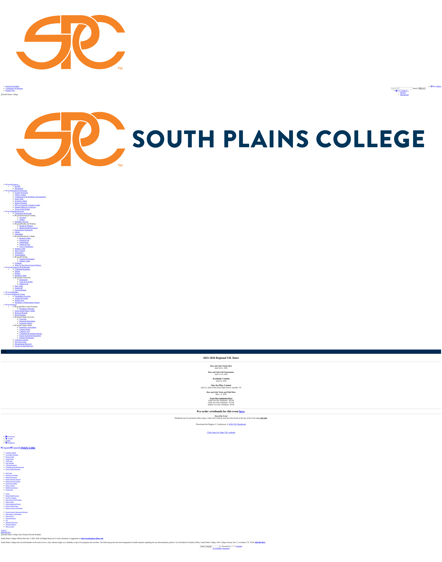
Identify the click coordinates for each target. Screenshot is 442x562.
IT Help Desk (9, 490)
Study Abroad (20, 251)
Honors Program (21, 203)
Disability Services (21, 222)
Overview (23, 319)
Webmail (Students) (11, 524)
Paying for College (25, 236)
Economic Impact (25, 323)
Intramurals (23, 280)
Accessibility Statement (12, 455)
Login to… (403, 91)
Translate (239, 546)
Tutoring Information (27, 259)
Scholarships (24, 242)
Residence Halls (20, 276)
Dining (17, 271)
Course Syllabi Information (13, 469)
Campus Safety (23, 325)
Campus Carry (24, 332)
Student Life (23, 284)
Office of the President (26, 307)
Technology (19, 253)
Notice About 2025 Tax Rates (14, 500)
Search (415, 88)
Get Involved (23, 278)
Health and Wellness (25, 224)
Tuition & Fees (24, 244)
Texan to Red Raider (22, 209)
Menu (436, 86)
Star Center (19, 286)
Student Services (15, 211)
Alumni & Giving (15, 294)
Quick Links (18, 447)
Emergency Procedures (27, 327)
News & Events (20, 342)
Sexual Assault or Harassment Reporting (17, 512)
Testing (22, 220)
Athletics (12, 292)
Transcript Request (11, 518)
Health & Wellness (26, 226)
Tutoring (21, 257)
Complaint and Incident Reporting (15, 467)
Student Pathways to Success (25, 207)
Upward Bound (20, 290)
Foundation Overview (23, 296)
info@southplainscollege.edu (92, 538)
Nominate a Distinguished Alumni (27, 303)
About (11, 305)
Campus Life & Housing (18, 267)
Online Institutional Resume (13, 504)
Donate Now (10, 90)
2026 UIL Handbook (237, 424)
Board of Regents (21, 313)
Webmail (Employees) (11, 522)
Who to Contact (10, 526)
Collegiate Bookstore (22, 269)
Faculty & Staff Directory (24, 346)
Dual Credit (19, 199)
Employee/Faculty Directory (13, 479)
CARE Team (9, 461)
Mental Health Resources (28, 228)
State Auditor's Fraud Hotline (13, 514)
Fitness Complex (10, 485)
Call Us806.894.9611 (6, 531)
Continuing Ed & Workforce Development (30, 197)
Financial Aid (24, 240)
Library (17, 232)
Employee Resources (11, 477)
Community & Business (14, 88)
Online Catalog (20, 195)
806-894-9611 (260, 542)
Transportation (20, 255)
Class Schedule (10, 463)
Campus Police (24, 329)
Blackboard (404, 95)
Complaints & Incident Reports (30, 334)
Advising (22, 218)
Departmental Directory (23, 344)
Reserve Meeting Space (12, 506)
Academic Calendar (11, 453)
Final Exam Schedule (11, 483)
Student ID (19, 288)
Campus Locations (21, 340)
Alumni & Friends (21, 298)
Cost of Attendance (26, 247)
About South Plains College (25, 311)
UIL (7, 520)
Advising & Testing (25, 215)
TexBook (18, 263)
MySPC (403, 93)
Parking (17, 273)
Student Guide (20, 249)
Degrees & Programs (16, 191)
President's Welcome (26, 309)
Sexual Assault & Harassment (30, 336)
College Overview (24, 317)
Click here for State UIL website (221, 432)
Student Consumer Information (14, 508)
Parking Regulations (26, 338)
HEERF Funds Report (12, 488)
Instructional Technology (24, 230)
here (241, 411)
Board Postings (20, 315)
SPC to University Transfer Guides (27, 205)
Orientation (19, 234)
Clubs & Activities (26, 282)
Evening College (21, 201)
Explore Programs (21, 193)
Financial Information (27, 321)
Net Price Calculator (11, 498)
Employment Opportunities (13, 481)
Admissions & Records (23, 213)
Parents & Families (12, 86)
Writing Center (24, 261)
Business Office (25, 238)
